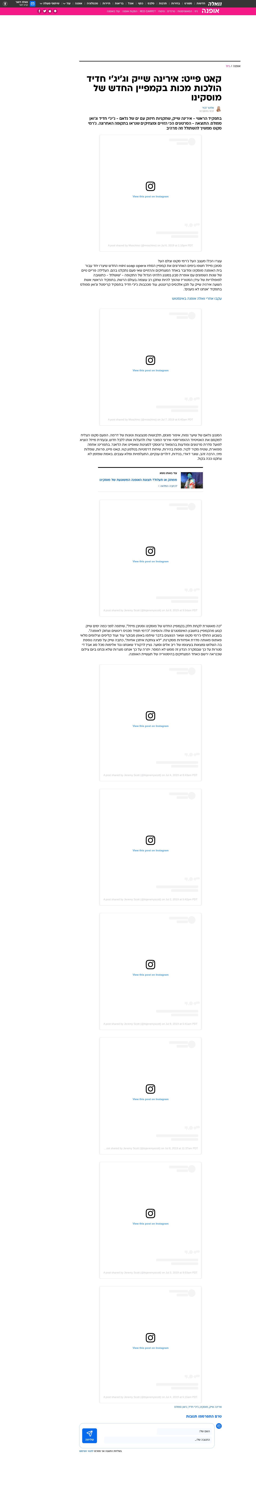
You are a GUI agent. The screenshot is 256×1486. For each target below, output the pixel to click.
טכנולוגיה (92, 3)
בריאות (119, 3)
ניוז (196, 11)
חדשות (201, 3)
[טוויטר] (44, 11)
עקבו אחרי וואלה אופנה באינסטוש (197, 299)
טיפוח (161, 11)
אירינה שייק (215, 1407)
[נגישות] (5, 3)
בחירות (175, 3)
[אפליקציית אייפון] (50, 11)
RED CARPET (148, 11)
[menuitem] (198, 4)
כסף (140, 3)
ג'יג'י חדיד (193, 1407)
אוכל (131, 3)
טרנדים (171, 11)
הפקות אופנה (129, 11)
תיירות (106, 3)
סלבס (151, 3)
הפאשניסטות (184, 11)
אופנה (78, 3)
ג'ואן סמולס (180, 1407)
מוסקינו (204, 1407)
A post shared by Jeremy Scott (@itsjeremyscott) (132, 610)
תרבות (163, 3)
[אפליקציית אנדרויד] (55, 11)
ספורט (188, 3)
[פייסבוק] (39, 11)
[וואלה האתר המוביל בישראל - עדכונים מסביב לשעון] (215, 4)
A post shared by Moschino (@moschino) (132, 245)
